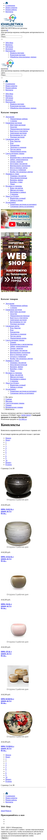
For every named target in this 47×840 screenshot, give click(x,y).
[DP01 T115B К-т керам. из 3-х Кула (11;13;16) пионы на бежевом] (8, 723)
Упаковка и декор (12, 174)
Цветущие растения (17, 125)
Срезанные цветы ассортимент (22, 206)
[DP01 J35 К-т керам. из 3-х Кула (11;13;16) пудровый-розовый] (8, 629)
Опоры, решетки (16, 162)
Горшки (13, 155)
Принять (5, 838)
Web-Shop (9, 43)
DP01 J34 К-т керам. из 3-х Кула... (6, 606)
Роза (11, 143)
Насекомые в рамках (18, 192)
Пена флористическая (18, 178)
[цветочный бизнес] (16, 228)
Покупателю (10, 51)
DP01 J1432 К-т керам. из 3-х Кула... (7, 511)
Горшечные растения (13, 123)
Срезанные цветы (12, 139)
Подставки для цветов (18, 164)
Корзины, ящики (16, 180)
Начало (8, 438)
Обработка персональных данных (23, 57)
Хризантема (14, 145)
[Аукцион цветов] (16, 295)
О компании (10, 5)
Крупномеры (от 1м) (18, 135)
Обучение (9, 47)
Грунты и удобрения (18, 170)
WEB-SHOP (26, 415)
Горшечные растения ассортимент (23, 204)
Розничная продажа (17, 55)
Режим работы (11, 10)
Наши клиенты (11, 7)
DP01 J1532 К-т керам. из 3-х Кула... (7, 559)
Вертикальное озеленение (20, 166)
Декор (12, 184)
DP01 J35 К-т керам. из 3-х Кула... (6, 654)
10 (6, 460)
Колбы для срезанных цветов (21, 172)
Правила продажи (17, 53)
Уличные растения (17, 137)
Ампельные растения (18, 133)
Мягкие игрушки (16, 190)
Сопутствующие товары (14, 153)
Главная (8, 399)
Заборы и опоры (16, 200)
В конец (8, 465)
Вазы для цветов (16, 188)
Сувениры (14, 194)
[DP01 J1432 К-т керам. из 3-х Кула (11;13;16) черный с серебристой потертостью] (8, 486)
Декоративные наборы (19, 119)
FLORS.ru (23, 419)
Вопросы (9, 45)
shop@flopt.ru (6, 811)
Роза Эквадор (15, 141)
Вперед (8, 462)
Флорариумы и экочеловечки (21, 157)
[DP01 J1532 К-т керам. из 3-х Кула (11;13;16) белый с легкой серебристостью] (8, 534)
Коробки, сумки (16, 182)
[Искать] (2, 39)
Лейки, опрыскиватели (19, 160)
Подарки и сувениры (13, 186)
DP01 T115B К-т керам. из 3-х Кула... (7, 748)
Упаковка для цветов (18, 176)
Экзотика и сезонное (18, 147)
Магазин (8, 401)
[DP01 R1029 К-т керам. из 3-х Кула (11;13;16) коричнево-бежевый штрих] (8, 676)
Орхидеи (13, 127)
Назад (7, 440)
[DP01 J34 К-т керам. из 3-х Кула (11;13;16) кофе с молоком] (8, 581)
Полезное (9, 49)
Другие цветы (15, 149)
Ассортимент (10, 202)
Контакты (9, 12)
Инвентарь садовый (18, 198)
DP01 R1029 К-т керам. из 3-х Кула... (7, 701)
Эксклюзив (9, 117)
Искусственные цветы (18, 168)
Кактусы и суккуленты (19, 131)
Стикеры (13, 121)
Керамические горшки (14, 407)
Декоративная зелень (18, 151)
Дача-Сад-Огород (12, 196)
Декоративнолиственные (20, 129)
